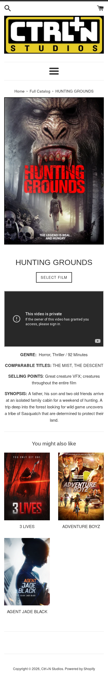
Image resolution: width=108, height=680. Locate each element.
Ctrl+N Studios (52, 668)
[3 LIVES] (27, 486)
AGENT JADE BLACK (27, 611)
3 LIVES (27, 526)
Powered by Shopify (80, 668)
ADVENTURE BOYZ (81, 526)
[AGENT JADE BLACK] (27, 571)
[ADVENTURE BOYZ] (81, 486)
